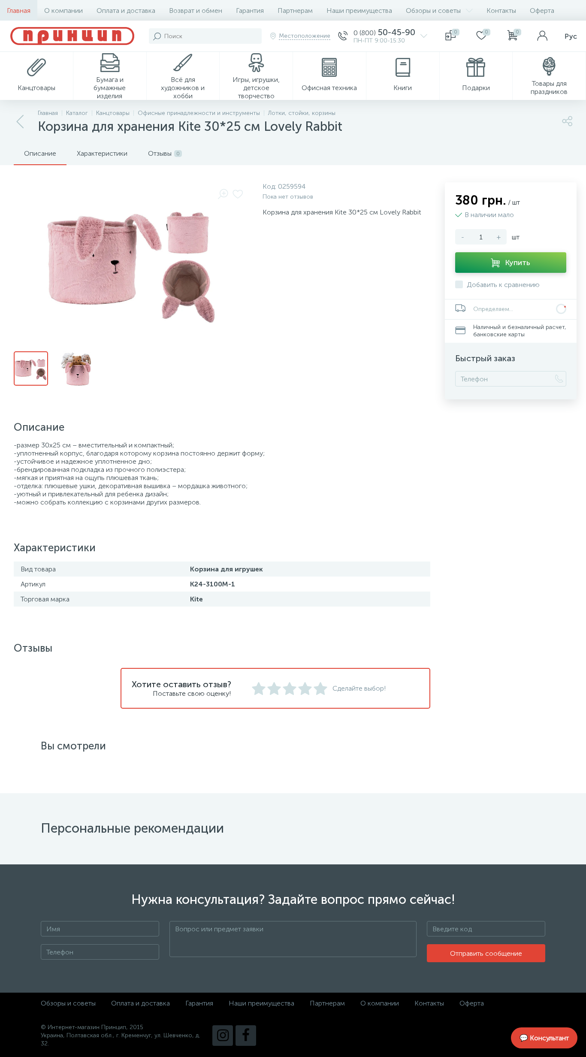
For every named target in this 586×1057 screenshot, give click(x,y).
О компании (63, 10)
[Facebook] (246, 1035)
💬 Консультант (544, 1038)
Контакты (501, 10)
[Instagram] (222, 1035)
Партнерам (295, 10)
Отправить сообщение (486, 953)
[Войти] (542, 36)
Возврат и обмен (195, 10)
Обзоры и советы (433, 10)
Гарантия (250, 10)
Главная (18, 10)
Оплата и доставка (126, 10)
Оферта (542, 10)
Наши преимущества (359, 10)
